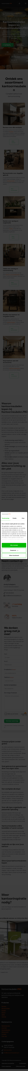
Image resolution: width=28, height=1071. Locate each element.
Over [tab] (23, 518)
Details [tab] (14, 518)
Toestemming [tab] (5, 518)
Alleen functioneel (14, 555)
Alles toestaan (14, 545)
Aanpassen (13, 550)
